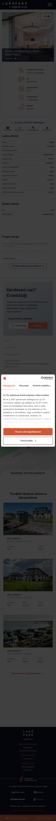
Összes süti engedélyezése (28, 432)
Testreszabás (26, 440)
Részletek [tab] (24, 385)
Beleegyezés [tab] (9, 385)
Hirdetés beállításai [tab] (42, 385)
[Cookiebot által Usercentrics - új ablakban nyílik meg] (41, 378)
